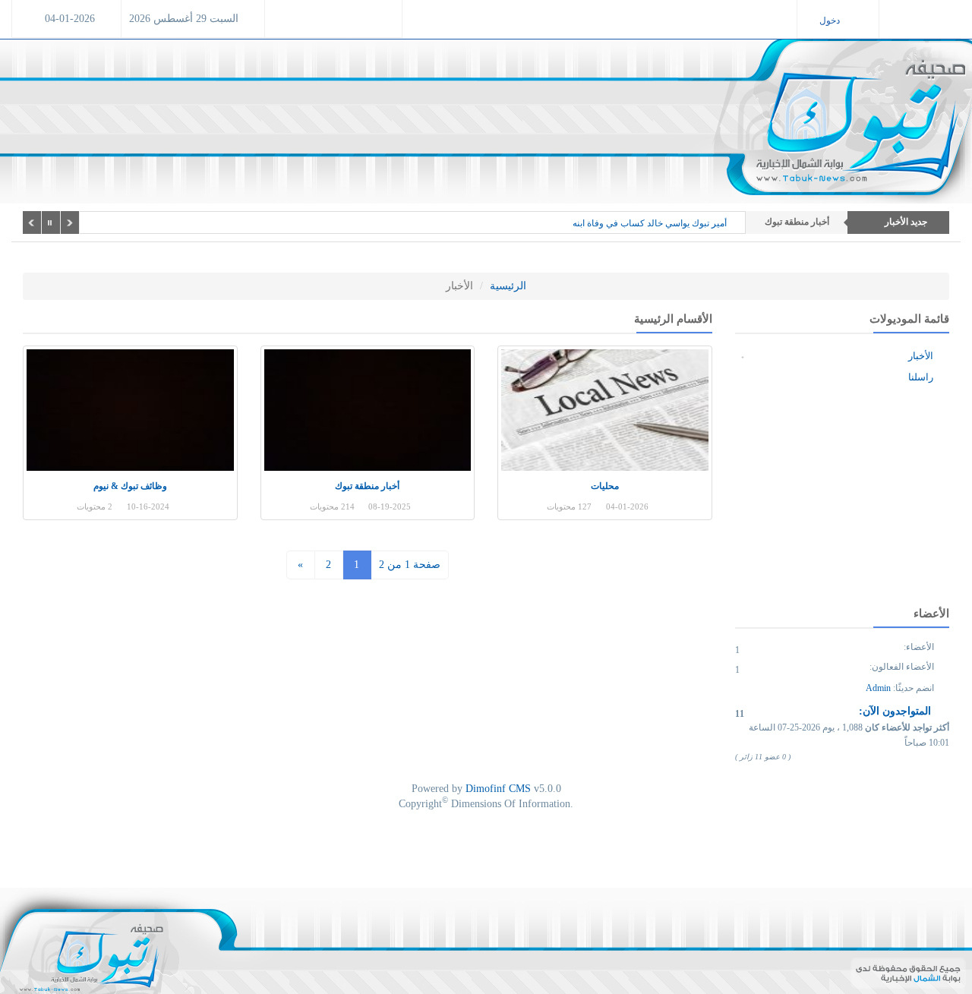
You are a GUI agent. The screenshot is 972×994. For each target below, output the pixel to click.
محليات (605, 486)
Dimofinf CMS (498, 788)
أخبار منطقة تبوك (367, 486)
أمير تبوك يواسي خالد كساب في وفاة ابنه (650, 223)
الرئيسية (508, 286)
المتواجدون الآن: (896, 711)
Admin (878, 688)
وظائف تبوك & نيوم (130, 486)
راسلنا (922, 377)
